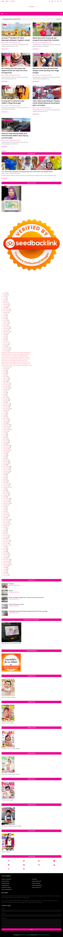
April (4, 301)
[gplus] (60, 1)
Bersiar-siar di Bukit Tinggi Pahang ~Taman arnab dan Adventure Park (26, 597)
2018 (4, 465)
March (5, 303)
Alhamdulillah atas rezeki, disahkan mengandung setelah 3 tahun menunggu (28, 611)
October (5, 330)
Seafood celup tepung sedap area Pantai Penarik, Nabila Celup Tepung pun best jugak (15, 135)
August (5, 295)
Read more (4, 49)
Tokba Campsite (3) (7, 889)
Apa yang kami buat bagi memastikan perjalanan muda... (17, 365)
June (4, 298)
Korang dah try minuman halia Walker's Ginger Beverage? (13, 102)
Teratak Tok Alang (6, 887)
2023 (4, 346)
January (5, 306)
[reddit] (54, 860)
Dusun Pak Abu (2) (36, 881)
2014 (4, 538)
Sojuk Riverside (5, 883)
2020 (4, 423)
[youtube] (54, 864)
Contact (12, 1)
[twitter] (52, 1)
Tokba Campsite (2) (37, 885)
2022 (4, 381)
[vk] (24, 864)
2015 (4, 518)
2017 (4, 482)
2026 (4, 293)
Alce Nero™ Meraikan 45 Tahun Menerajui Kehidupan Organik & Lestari (16, 39)
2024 (4, 325)
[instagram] (55, 1)
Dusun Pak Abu (5, 881)
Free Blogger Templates (43, 935)
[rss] (24, 868)
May (4, 299)
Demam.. (11, 590)
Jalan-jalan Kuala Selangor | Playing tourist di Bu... (15, 360)
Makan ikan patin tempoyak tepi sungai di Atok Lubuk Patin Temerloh (46, 39)
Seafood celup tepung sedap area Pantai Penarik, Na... (16, 362)
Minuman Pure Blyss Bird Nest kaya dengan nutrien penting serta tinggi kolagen (46, 70)
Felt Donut (11, 583)
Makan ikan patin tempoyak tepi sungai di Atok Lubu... (16, 354)
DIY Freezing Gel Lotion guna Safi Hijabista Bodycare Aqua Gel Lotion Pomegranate (14, 70)
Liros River (34, 879)
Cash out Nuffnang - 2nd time (16, 604)
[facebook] (49, 1)
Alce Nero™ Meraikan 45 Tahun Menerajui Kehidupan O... (17, 352)
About (7, 1)
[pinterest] (58, 1)
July (4, 296)
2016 (4, 497)
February (5, 304)
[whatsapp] (9, 868)
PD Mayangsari (5, 885)
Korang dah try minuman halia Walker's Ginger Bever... (16, 359)
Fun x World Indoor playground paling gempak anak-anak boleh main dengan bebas (27, 172)
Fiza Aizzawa (5, 42)
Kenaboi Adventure (6, 879)
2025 (4, 307)
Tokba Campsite (36, 883)
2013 (4, 558)
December (6, 309)
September (6, 331)
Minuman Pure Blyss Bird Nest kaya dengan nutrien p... (16, 357)
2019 (4, 444)
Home (3, 1)
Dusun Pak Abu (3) (36, 887)
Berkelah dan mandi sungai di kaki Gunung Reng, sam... (16, 363)
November (6, 311)
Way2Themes (27, 935)
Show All (59, 19)
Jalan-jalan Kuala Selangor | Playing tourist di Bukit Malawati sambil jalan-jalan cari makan (46, 103)
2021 (4, 402)
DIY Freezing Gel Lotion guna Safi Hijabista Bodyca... (15, 355)
